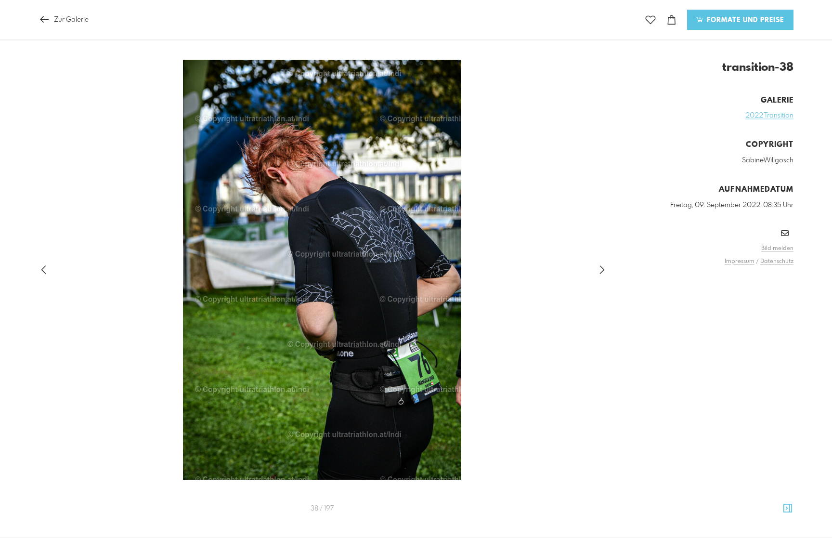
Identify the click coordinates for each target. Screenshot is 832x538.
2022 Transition (769, 115)
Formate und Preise (744, 20)
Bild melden (777, 248)
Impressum (739, 261)
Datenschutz (776, 261)
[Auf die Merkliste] (650, 19)
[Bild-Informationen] (787, 508)
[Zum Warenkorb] (671, 19)
